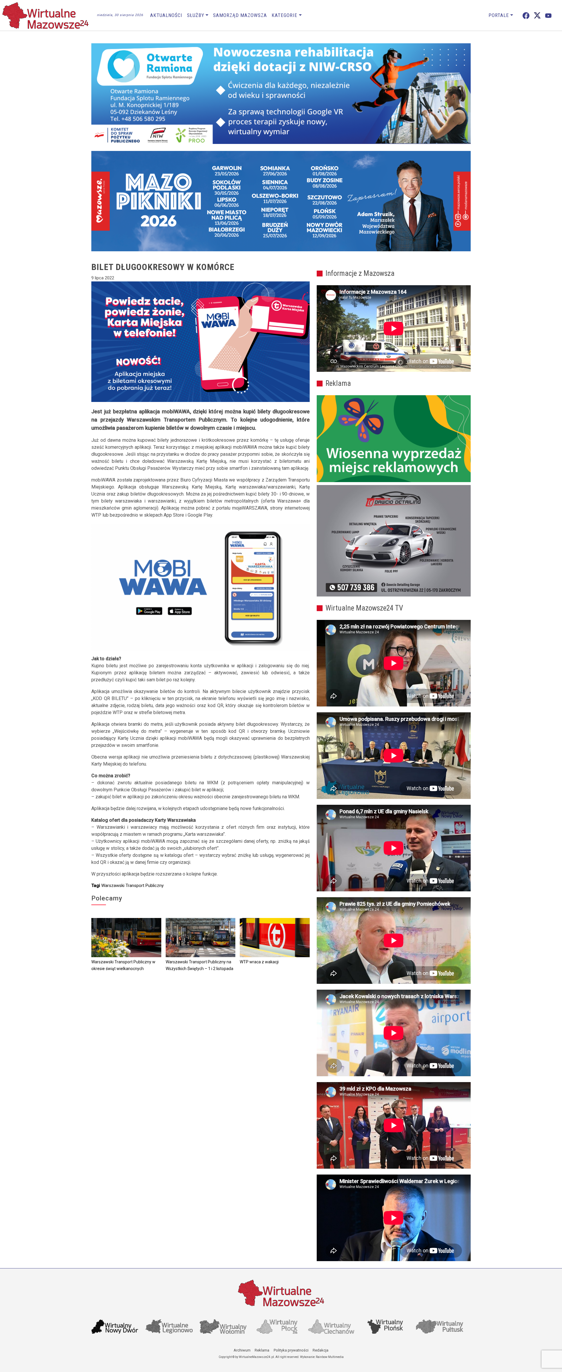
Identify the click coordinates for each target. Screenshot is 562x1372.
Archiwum (242, 1350)
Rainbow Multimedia (330, 1357)
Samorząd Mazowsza (240, 15)
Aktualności (166, 15)
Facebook (526, 15)
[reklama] (394, 541)
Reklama (262, 1350)
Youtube (548, 15)
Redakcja (320, 1350)
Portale (499, 15)
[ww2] (394, 438)
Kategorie (284, 15)
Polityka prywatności (291, 1350)
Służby (195, 15)
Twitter (537, 15)
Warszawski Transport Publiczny (132, 885)
